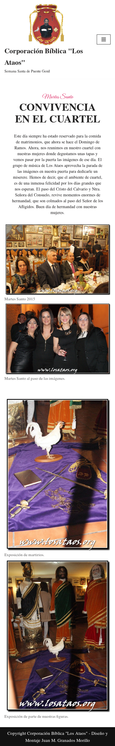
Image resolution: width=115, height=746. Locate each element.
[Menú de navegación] (104, 39)
